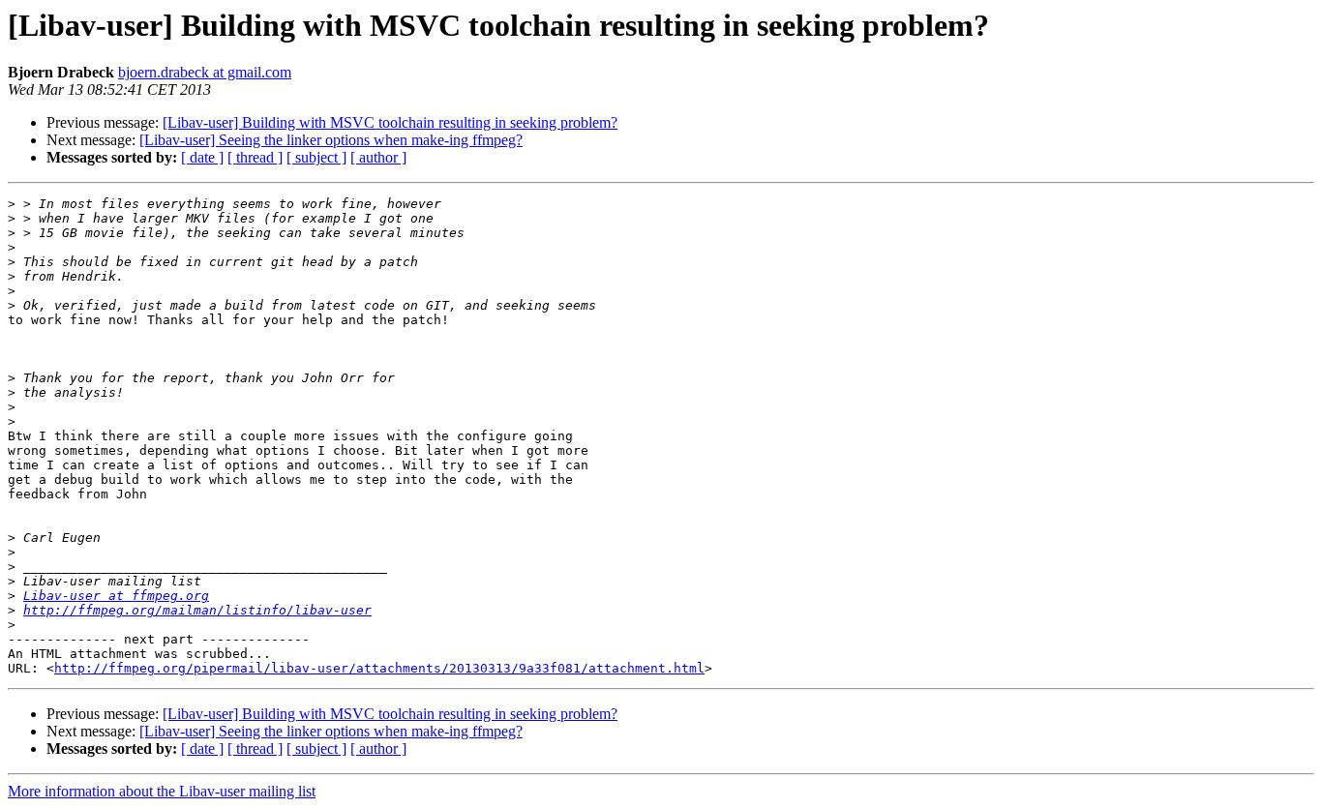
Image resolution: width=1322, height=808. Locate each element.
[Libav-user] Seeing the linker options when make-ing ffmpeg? (331, 140)
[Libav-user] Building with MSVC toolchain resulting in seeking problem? (390, 122)
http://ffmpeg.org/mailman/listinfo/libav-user (197, 610)
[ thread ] (255, 157)
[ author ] (378, 157)
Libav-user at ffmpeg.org (116, 595)
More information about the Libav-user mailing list (161, 791)
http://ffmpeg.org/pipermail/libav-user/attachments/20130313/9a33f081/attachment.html (379, 668)
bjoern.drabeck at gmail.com (204, 72)
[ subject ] (316, 157)
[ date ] (202, 157)
